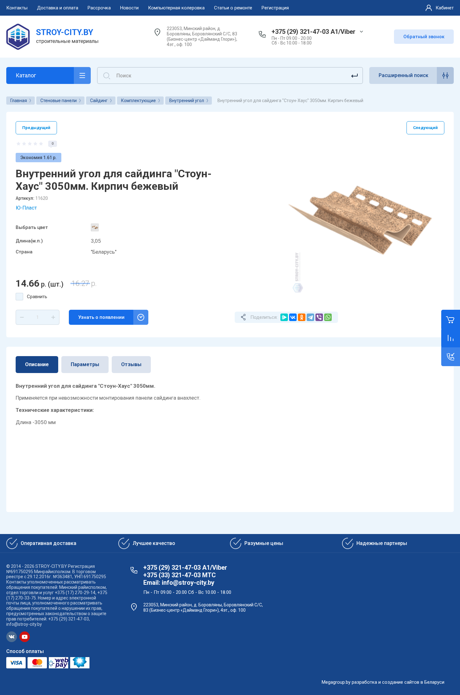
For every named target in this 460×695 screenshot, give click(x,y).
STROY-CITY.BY (64, 32)
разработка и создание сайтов (385, 682)
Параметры (85, 364)
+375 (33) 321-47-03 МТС (179, 575)
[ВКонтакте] (293, 317)
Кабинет (445, 8)
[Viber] (319, 317)
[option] (364, 220)
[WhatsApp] (328, 317)
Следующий (425, 127)
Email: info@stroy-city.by (178, 582)
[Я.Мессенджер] (284, 317)
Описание (37, 364)
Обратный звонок (423, 36)
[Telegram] (310, 317)
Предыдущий (36, 127)
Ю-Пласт (26, 208)
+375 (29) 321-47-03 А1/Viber (313, 31)
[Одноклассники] (301, 317)
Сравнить (37, 296)
